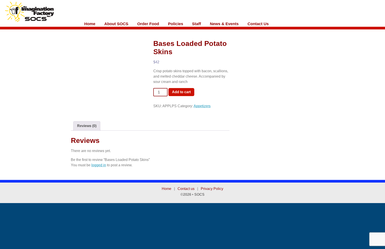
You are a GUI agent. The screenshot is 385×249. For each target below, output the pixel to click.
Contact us (186, 189)
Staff (196, 24)
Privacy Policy (212, 189)
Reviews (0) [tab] (86, 126)
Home (89, 24)
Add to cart (181, 92)
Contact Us (258, 24)
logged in (98, 165)
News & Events (224, 24)
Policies (175, 24)
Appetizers (202, 106)
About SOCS (116, 24)
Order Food (148, 24)
